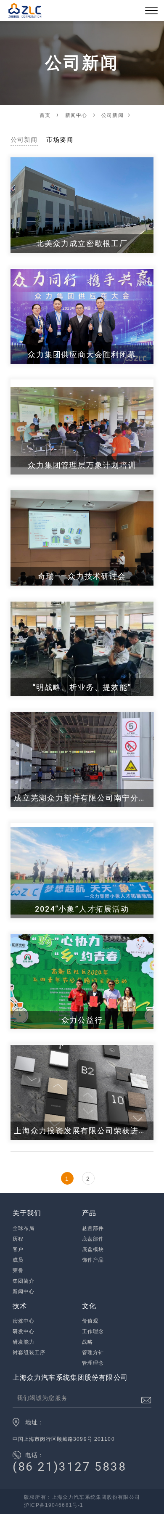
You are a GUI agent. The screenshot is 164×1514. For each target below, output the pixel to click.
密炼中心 (24, 1321)
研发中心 (24, 1331)
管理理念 (93, 1363)
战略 (87, 1342)
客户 (18, 1249)
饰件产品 (93, 1260)
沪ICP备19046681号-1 (53, 1505)
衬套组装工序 (29, 1352)
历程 (18, 1239)
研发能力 (24, 1342)
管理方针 (93, 1352)
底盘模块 (93, 1249)
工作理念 (93, 1331)
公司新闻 (112, 115)
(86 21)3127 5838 (70, 1467)
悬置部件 (93, 1228)
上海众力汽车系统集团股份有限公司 (70, 1377)
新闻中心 (76, 115)
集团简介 (24, 1281)
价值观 (90, 1321)
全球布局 (24, 1228)
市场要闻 (60, 139)
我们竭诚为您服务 (42, 1398)
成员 (18, 1260)
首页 (45, 115)
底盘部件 (93, 1239)
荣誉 (18, 1270)
